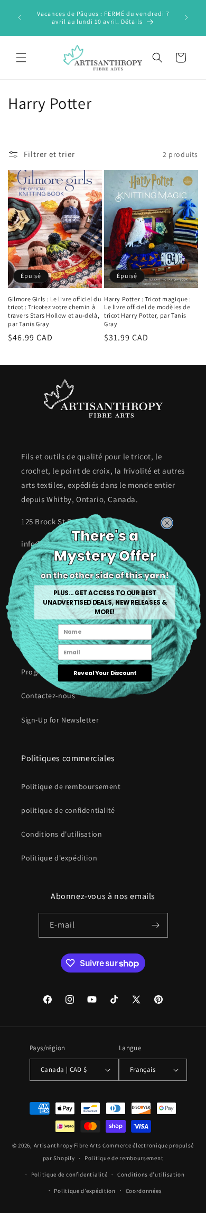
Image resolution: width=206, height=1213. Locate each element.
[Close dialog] (166, 522)
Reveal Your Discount (104, 673)
